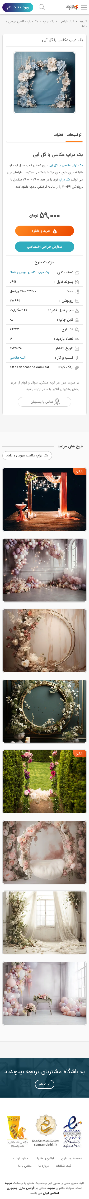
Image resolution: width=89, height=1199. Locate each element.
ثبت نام (44, 1084)
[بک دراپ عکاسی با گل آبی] (44, 82)
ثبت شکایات (63, 1165)
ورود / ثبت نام (18, 7)
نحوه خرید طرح (71, 1158)
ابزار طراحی (67, 21)
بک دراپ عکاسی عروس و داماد (29, 272)
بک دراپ (48, 21)
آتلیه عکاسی (17, 357)
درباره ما (43, 1165)
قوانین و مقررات (44, 1158)
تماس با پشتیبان (42, 401)
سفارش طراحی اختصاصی (44, 246)
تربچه (83, 21)
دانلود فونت (20, 1158)
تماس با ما (25, 1165)
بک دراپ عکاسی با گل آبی (65, 165)
